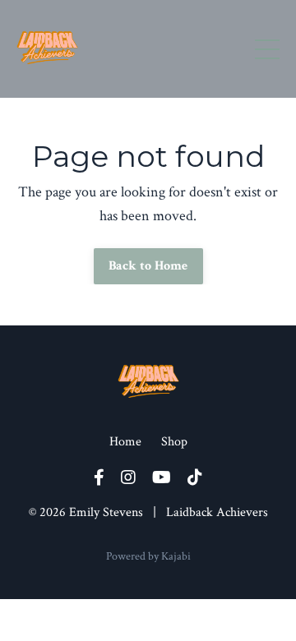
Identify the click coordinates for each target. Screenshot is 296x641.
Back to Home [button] (148, 265)
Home (125, 441)
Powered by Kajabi (148, 556)
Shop (174, 441)
